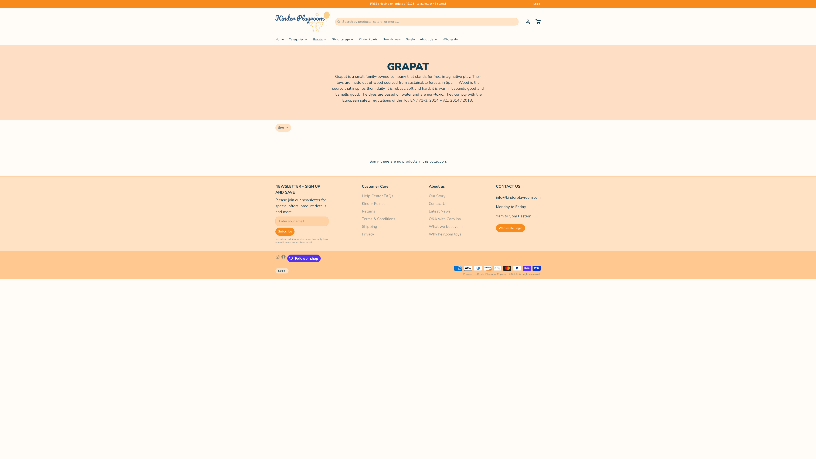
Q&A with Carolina (445, 218)
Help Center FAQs (377, 195)
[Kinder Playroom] (302, 21)
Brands (318, 39)
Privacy (368, 234)
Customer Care (375, 186)
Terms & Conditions (378, 218)
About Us (426, 39)
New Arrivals (392, 39)
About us (437, 186)
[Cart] (536, 21)
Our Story (437, 195)
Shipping (369, 226)
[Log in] (526, 21)
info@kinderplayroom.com (518, 197)
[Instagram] (277, 258)
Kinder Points (368, 39)
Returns (368, 211)
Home (279, 39)
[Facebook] (283, 258)
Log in (537, 4)
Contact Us (438, 203)
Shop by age (341, 39)
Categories (296, 39)
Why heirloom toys (445, 234)
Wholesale (450, 39)
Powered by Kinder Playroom (479, 274)
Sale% (410, 39)
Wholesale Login (510, 228)
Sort (281, 128)
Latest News (440, 211)
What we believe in (446, 226)
